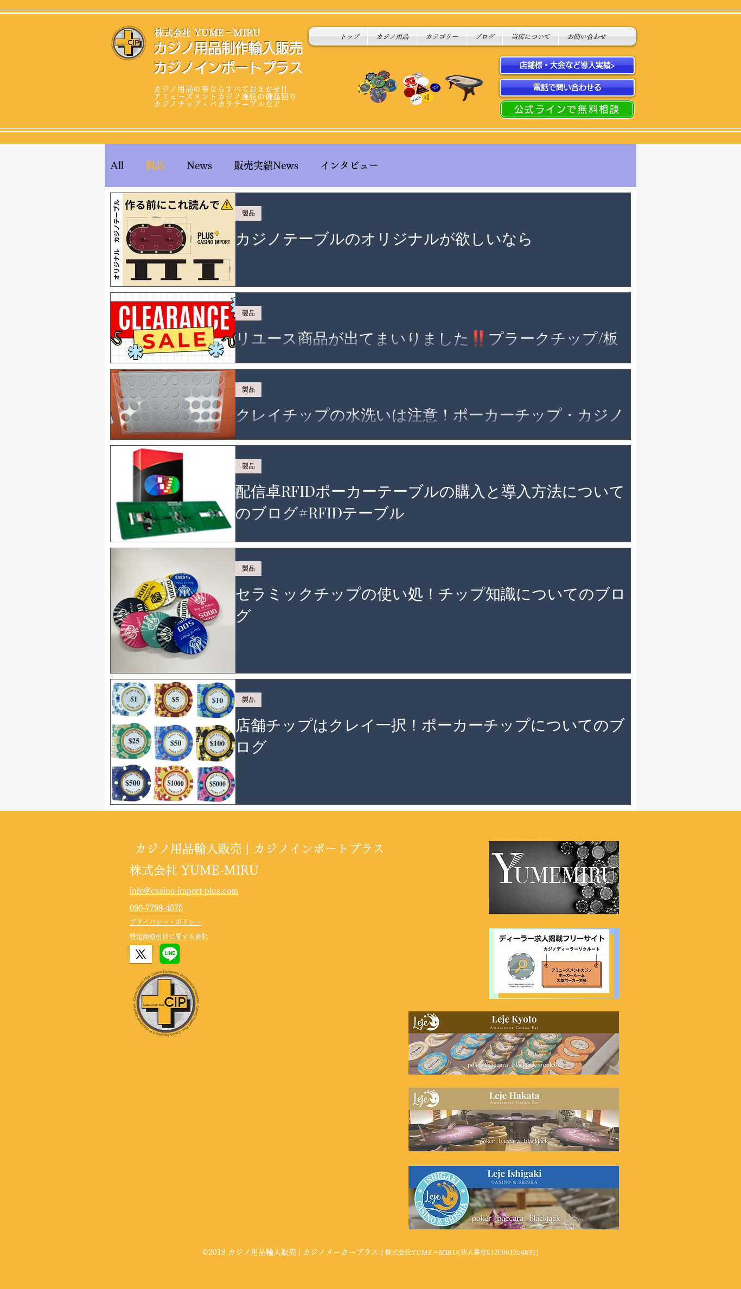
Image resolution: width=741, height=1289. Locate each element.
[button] (441, 36)
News (199, 165)
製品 (155, 165)
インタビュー (349, 165)
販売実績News (266, 165)
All (117, 165)
